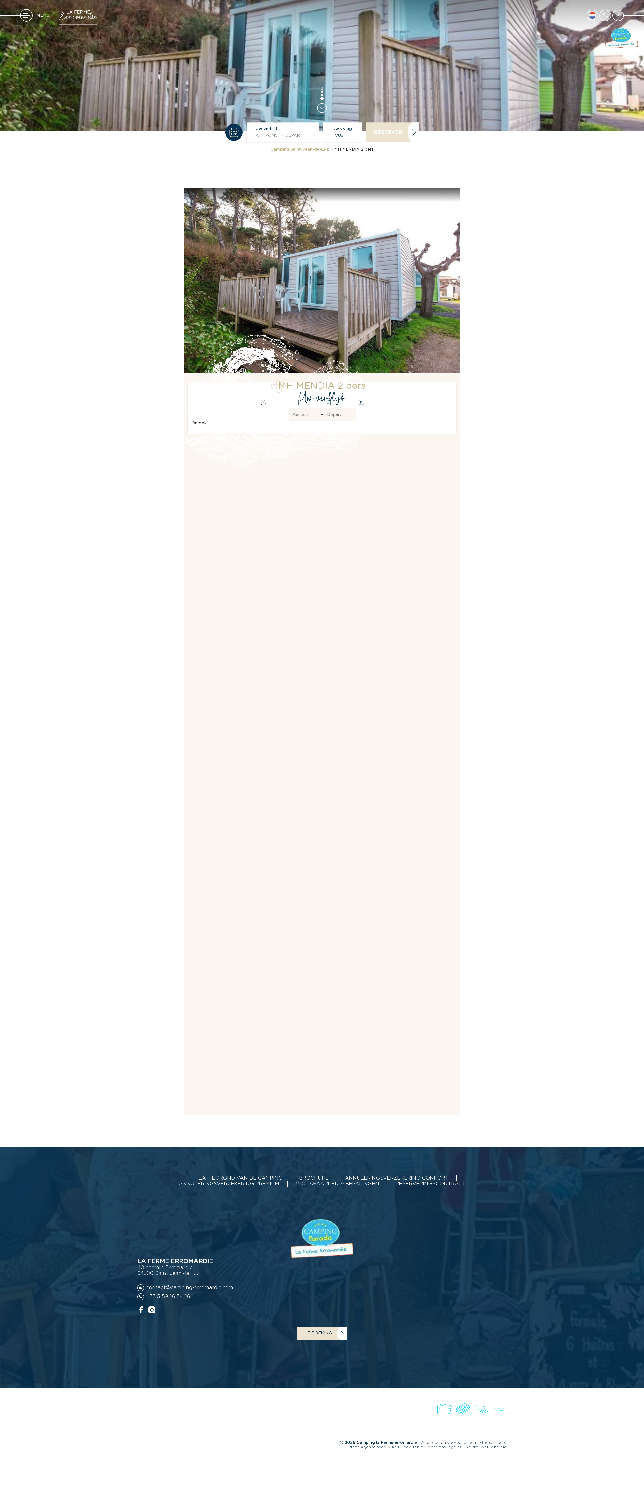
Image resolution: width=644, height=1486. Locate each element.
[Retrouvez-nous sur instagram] (151, 1309)
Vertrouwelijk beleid (486, 1447)
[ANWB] (203, 1418)
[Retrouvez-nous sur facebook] (140, 1309)
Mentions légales (445, 1447)
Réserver (388, 132)
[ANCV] (151, 1418)
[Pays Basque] (252, 1418)
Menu (43, 15)
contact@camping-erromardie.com (189, 1287)
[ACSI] (230, 1418)
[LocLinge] (281, 1418)
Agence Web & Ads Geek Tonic (391, 1447)
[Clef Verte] (310, 1418)
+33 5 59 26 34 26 (168, 1296)
